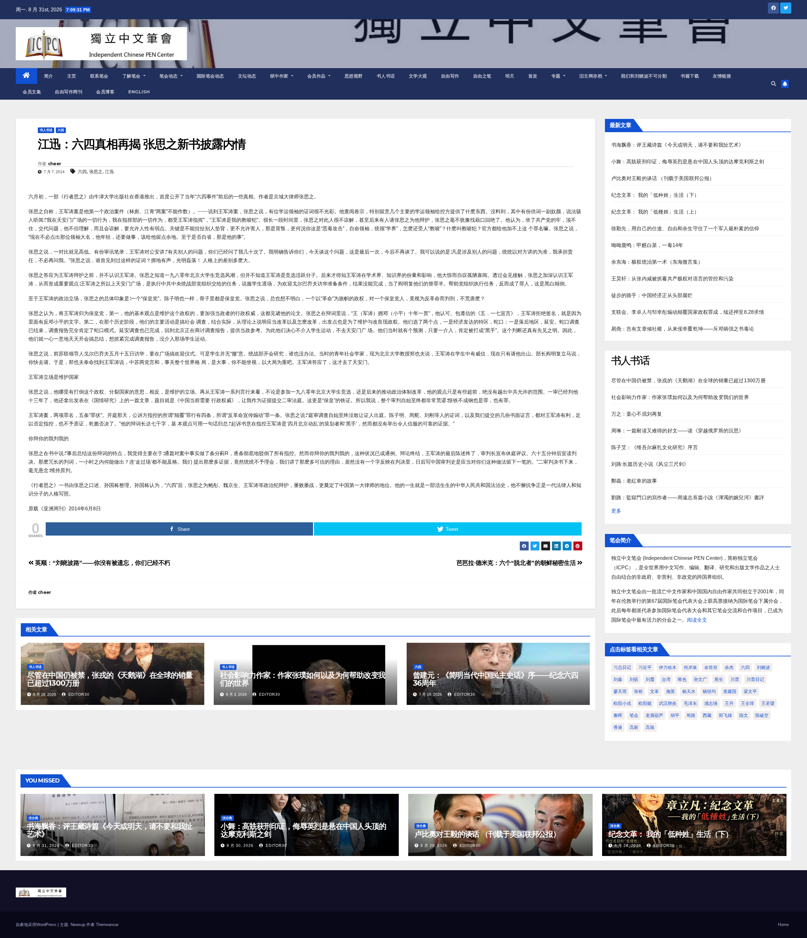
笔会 (634, 715)
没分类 (33, 818)
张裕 (638, 691)
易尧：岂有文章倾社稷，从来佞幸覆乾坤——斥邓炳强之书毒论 (682, 328)
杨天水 (688, 691)
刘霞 (650, 679)
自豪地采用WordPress (37, 924)
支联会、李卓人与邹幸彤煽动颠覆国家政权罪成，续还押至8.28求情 (687, 312)
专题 (556, 76)
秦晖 (617, 715)
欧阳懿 (645, 703)
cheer (54, 164)
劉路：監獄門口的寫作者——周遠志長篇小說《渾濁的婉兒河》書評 (687, 497)
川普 (734, 679)
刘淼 (617, 679)
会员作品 (317, 76)
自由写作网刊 (68, 92)
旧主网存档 (591, 76)
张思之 (95, 171)
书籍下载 (690, 76)
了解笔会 (132, 76)
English (139, 92)
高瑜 (650, 727)
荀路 (691, 715)
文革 (654, 691)
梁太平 (750, 691)
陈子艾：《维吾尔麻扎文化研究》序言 (654, 447)
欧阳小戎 (622, 703)
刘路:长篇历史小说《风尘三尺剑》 (650, 464)
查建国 (729, 691)
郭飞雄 (725, 715)
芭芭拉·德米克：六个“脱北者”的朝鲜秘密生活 (516, 563)
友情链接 (722, 76)
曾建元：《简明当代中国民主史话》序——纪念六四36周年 (495, 679)
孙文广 (700, 679)
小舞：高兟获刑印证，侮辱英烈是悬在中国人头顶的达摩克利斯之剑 (687, 161)
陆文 (743, 715)
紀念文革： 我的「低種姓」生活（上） (655, 211)
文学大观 (418, 76)
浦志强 (710, 703)
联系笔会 (99, 76)
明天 (509, 76)
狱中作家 (280, 76)
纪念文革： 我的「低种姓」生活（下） (655, 195)
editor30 (78, 694)
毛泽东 (690, 703)
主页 (71, 76)
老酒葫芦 (654, 715)
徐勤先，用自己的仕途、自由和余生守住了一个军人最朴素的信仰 (685, 228)
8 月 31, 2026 (46, 845)
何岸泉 (690, 667)
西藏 (707, 715)
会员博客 (105, 92)
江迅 (109, 171)
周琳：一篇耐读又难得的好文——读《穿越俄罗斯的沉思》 (677, 430)
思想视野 (354, 76)
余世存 (710, 667)
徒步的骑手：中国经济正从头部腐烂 (652, 295)
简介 (48, 76)
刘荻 (634, 679)
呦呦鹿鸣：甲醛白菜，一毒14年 (647, 245)
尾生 (718, 679)
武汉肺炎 (667, 703)
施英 (670, 691)
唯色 (682, 679)
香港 (617, 727)
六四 (61, 130)
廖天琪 (620, 691)
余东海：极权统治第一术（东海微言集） (657, 262)
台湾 (666, 679)
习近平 (645, 667)
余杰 (729, 667)
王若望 (768, 703)
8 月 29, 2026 (434, 845)
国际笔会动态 (210, 76)
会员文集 (32, 92)
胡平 (675, 715)
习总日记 (622, 667)
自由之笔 (482, 76)
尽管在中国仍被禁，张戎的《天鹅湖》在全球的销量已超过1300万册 (109, 679)
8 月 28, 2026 (627, 845)
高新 (634, 727)
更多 (616, 510)
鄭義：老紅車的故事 (634, 481)
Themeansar (107, 924)
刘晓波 (763, 667)
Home (783, 924)
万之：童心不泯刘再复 (636, 414)
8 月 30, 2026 (240, 845)
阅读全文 (697, 620)
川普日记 (755, 679)
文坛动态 (247, 76)
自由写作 (450, 76)
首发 (532, 76)
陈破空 (762, 715)
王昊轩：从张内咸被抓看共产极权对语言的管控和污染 (672, 278)
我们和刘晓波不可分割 (644, 76)
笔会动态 (169, 76)
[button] (773, 83)
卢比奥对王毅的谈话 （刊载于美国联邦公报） (663, 178)
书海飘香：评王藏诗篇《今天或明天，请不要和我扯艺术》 (677, 145)
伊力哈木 (667, 667)
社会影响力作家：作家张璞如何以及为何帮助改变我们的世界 (302, 679)
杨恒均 (709, 691)
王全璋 (747, 703)
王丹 (729, 703)
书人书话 (386, 76)
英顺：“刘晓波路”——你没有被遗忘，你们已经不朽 (102, 563)
